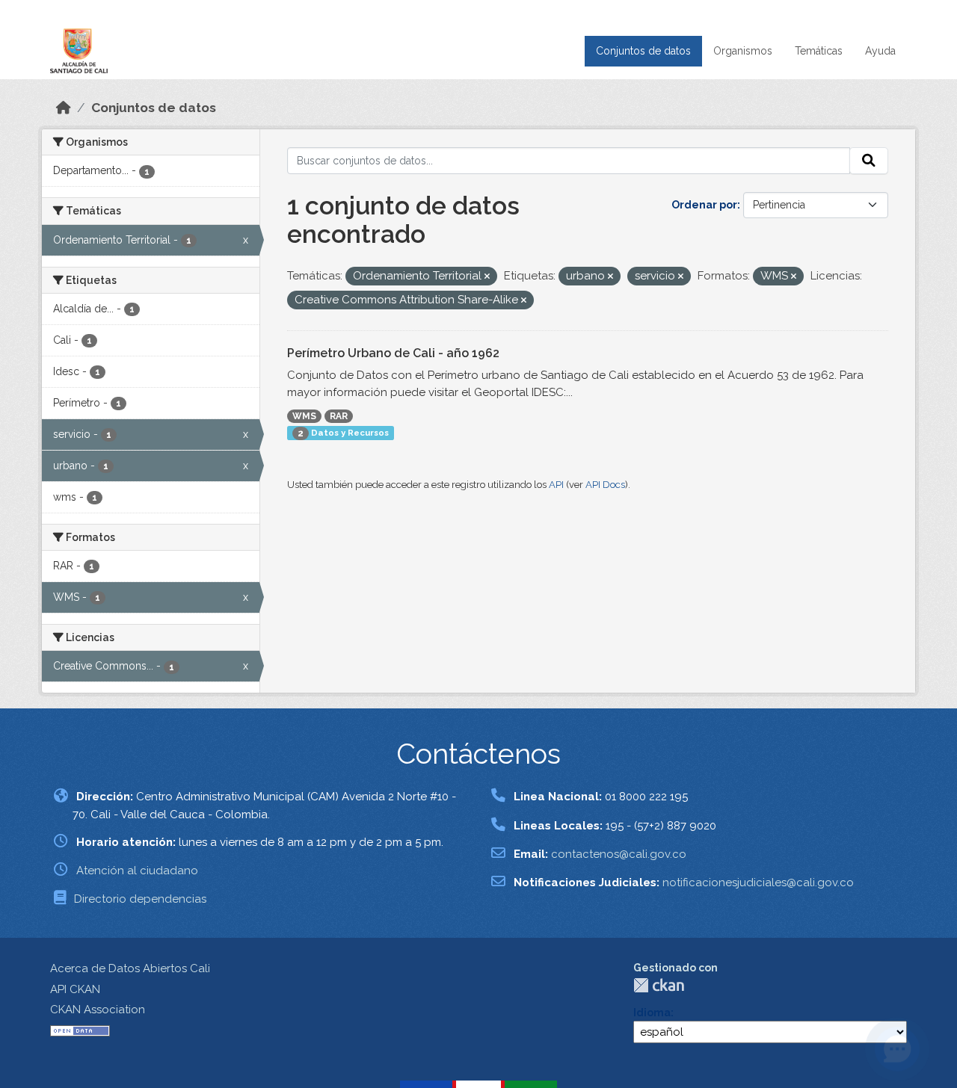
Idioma (652, 1013)
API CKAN (75, 989)
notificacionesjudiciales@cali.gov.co (758, 882)
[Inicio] (63, 107)
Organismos (742, 51)
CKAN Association (97, 1009)
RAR (339, 416)
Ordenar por (704, 205)
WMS (304, 416)
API (556, 484)
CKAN (658, 985)
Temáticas (819, 51)
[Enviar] (868, 160)
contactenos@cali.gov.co (618, 854)
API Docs (605, 484)
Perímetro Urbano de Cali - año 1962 (393, 353)
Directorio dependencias (140, 899)
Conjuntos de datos (643, 51)
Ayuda (880, 51)
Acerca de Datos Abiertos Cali (130, 968)
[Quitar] (487, 277)
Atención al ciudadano (137, 870)
